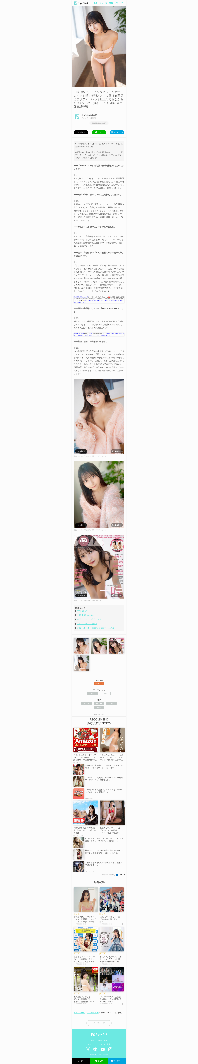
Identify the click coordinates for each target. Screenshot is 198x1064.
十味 (105, 693)
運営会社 (93, 1054)
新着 (95, 3)
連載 (111, 3)
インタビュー (120, 3)
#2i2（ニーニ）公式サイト (89, 619)
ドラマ (99, 707)
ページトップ (99, 1023)
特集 (108, 1044)
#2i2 (92, 693)
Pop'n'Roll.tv (99, 714)
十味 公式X (82, 610)
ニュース (103, 3)
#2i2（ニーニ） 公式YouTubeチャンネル (95, 628)
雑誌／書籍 (99, 703)
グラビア (86, 703)
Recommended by (108, 875)
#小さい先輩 (88, 300)
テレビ (111, 703)
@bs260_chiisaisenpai (81, 297)
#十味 (90, 333)
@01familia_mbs (79, 333)
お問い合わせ (103, 1054)
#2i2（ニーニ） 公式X (87, 623)
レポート (102, 1044)
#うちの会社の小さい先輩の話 (101, 300)
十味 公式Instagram (86, 615)
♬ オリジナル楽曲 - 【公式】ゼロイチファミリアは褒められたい (99, 334)
